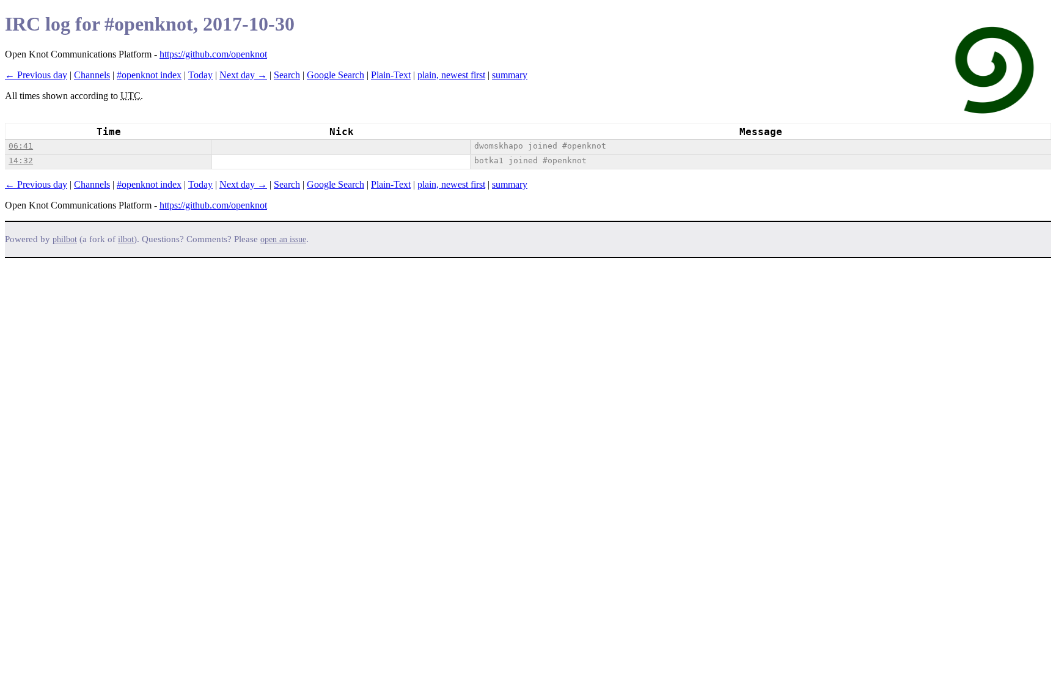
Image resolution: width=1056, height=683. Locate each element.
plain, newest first (451, 75)
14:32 (21, 160)
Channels (92, 75)
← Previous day (36, 75)
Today (200, 75)
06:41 (21, 145)
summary (509, 75)
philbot (65, 239)
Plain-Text (391, 75)
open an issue (283, 239)
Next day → (243, 75)
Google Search (335, 75)
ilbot (126, 239)
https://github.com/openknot (213, 54)
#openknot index (149, 75)
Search (287, 75)
